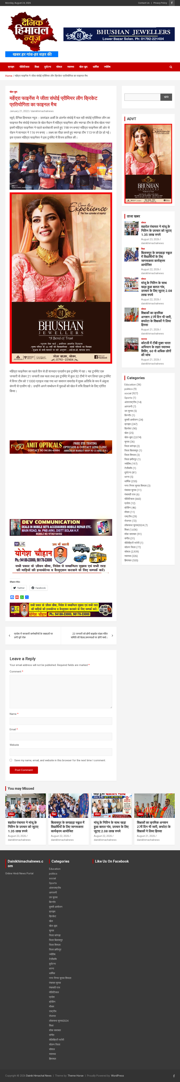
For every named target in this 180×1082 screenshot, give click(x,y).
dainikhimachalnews (42, 111)
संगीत (127, 538)
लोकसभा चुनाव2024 (134, 525)
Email (14, 729)
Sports (128, 397)
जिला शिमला (130, 455)
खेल (126, 433)
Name (14, 714)
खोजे (166, 97)
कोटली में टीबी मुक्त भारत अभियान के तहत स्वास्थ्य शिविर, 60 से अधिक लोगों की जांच (156, 349)
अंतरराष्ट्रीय (130, 402)
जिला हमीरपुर (130, 459)
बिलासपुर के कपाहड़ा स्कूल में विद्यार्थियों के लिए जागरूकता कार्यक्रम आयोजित (156, 259)
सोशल (59, 66)
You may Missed (21, 788)
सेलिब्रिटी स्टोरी (131, 542)
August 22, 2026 (150, 269)
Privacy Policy (160, 3)
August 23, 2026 (150, 239)
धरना (126, 476)
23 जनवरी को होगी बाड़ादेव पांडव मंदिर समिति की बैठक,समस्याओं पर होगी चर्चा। (89, 635)
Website (14, 744)
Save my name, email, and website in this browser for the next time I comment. (60, 760)
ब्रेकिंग (127, 507)
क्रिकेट (128, 428)
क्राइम (11, 66)
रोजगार (127, 520)
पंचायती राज (130, 494)
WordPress (117, 1075)
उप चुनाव (128, 411)
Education (130, 384)
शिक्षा (37, 66)
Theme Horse (75, 1075)
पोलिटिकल (24, 66)
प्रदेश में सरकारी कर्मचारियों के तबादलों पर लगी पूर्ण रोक (33, 635)
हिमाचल (127, 560)
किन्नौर (127, 415)
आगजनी (128, 406)
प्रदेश (127, 503)
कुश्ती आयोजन (131, 419)
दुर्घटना (47, 66)
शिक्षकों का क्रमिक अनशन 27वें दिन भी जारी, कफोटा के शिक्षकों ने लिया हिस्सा (156, 319)
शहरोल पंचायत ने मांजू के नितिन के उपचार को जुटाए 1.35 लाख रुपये (156, 231)
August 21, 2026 (150, 329)
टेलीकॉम (128, 468)
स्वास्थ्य (70, 66)
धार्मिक (96, 66)
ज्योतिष (107, 66)
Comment (16, 671)
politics (128, 389)
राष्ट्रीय (128, 516)
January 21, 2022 (19, 111)
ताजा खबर (133, 216)
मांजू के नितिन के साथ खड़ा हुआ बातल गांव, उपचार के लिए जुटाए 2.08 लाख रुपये (156, 289)
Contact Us (143, 3)
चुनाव (126, 441)
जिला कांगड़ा (130, 446)
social (127, 393)
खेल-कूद (83, 66)
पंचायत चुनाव (130, 490)
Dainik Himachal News (39, 1075)
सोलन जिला (130, 547)
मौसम (127, 512)
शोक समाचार (130, 534)
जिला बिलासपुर (131, 450)
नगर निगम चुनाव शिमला (135, 485)
